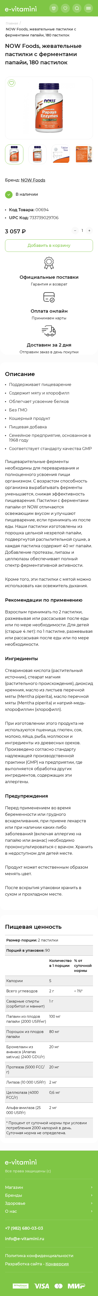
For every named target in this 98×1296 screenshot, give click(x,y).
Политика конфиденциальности (39, 1255)
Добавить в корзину (49, 245)
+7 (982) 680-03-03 (24, 1228)
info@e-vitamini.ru (24, 1238)
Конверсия (57, 1264)
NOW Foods (33, 180)
